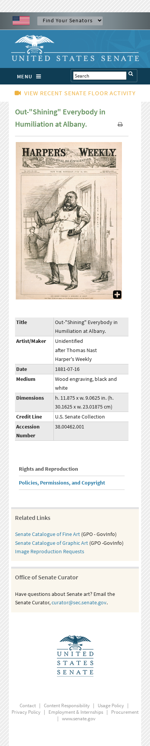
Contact (28, 705)
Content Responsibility (67, 705)
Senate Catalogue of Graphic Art (51, 542)
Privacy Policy (26, 712)
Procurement (124, 712)
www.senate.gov (78, 718)
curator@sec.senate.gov (79, 602)
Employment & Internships (75, 712)
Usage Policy (111, 705)
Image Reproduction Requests (49, 551)
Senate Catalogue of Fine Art (47, 534)
